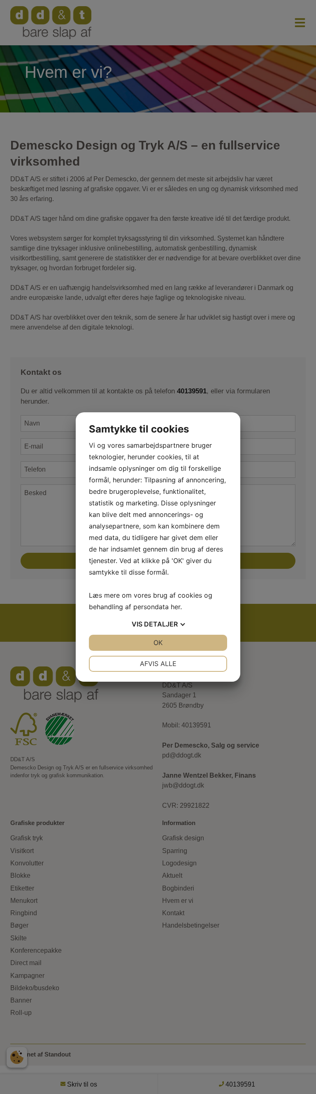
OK (158, 642)
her (175, 607)
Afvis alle (158, 663)
